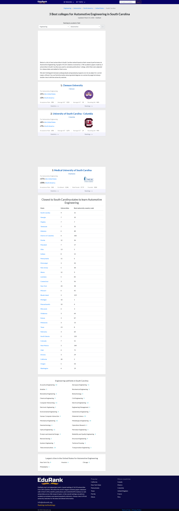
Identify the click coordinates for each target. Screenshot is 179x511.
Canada (119, 482)
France (119, 494)
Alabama (43, 231)
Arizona (42, 354)
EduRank (98, 18)
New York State (96, 485)
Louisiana (43, 277)
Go (103, 26)
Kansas (42, 318)
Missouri (43, 290)
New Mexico (44, 345)
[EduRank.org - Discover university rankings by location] (42, 2)
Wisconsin (43, 309)
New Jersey (44, 268)
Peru (118, 497)
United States (99, 8)
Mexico (119, 485)
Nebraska (43, 332)
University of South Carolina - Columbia (72, 113)
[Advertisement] (54, 47)
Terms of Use (126, 510)
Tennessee (43, 226)
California (43, 359)
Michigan (43, 300)
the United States (50, 94)
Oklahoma (43, 313)
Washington (44, 368)
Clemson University (72, 85)
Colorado (43, 341)
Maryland (43, 245)
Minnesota (43, 322)
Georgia (43, 217)
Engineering (67, 8)
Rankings (88, 106)
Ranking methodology (46, 505)
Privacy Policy (136, 510)
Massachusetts (45, 304)
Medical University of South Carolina (72, 170)
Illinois (42, 272)
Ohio (42, 249)
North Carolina (45, 213)
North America (88, 8)
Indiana (42, 254)
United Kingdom (122, 491)
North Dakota (45, 336)
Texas (42, 327)
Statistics (54, 106)
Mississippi (44, 263)
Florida (42, 240)
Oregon (42, 364)
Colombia (120, 488)
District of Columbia (47, 235)
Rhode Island (44, 295)
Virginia (42, 222)
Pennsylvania (44, 258)
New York (43, 286)
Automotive (77, 8)
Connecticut (44, 281)
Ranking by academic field (71, 23)
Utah (42, 350)
